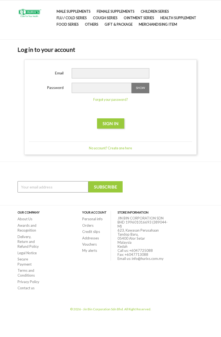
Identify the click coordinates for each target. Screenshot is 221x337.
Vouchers (89, 244)
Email (59, 73)
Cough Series (105, 18)
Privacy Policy (28, 282)
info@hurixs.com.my (148, 258)
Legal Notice (27, 253)
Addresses (90, 238)
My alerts (89, 250)
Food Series (68, 24)
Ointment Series (139, 18)
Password (55, 87)
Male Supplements (74, 11)
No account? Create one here (110, 148)
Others (91, 24)
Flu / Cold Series (72, 18)
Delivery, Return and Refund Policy (28, 242)
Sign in (111, 123)
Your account (94, 212)
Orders (88, 225)
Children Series (155, 11)
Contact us (26, 288)
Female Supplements (115, 11)
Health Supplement (178, 18)
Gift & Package (119, 24)
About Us (25, 219)
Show (140, 88)
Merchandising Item (158, 24)
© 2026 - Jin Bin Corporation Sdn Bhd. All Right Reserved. (110, 309)
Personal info (92, 219)
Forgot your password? (110, 99)
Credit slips (91, 231)
